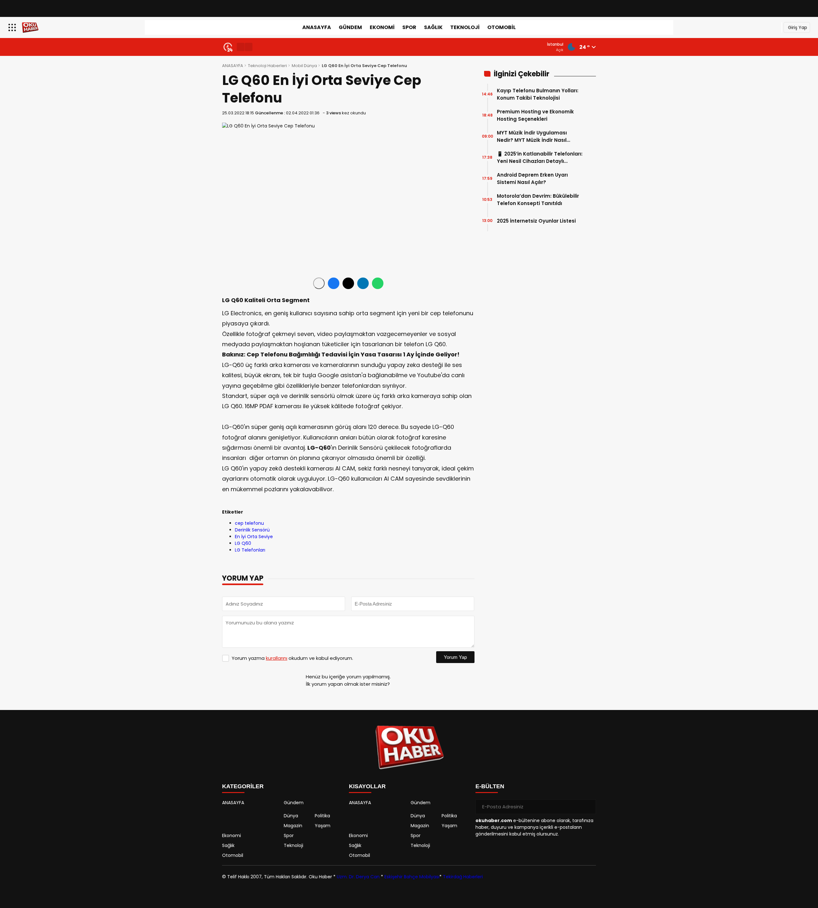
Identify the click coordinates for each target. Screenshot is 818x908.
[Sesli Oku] (319, 283)
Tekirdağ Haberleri (463, 877)
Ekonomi (382, 27)
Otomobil (501, 27)
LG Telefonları (250, 550)
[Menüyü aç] (12, 27)
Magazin (293, 825)
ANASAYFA (316, 27)
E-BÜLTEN (489, 786)
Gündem (350, 27)
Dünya (291, 816)
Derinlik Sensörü (252, 530)
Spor (409, 27)
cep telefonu (249, 523)
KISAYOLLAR (367, 786)
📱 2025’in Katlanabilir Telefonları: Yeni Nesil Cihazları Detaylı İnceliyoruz (540, 157)
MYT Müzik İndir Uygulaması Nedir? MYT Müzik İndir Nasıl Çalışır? (532, 136)
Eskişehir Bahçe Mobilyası (411, 877)
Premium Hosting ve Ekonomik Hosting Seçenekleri (535, 115)
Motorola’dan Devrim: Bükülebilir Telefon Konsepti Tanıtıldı (538, 200)
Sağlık (433, 27)
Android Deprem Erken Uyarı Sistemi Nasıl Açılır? (532, 179)
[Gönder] (588, 806)
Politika (322, 816)
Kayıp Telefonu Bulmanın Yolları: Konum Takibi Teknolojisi (537, 94)
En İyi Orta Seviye (254, 536)
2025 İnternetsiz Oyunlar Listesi (536, 220)
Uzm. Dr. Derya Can (358, 877)
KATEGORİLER (243, 786)
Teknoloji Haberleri (267, 66)
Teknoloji (465, 27)
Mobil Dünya (304, 66)
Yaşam (322, 825)
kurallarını (276, 658)
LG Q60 (243, 543)
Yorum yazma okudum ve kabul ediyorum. (292, 658)
